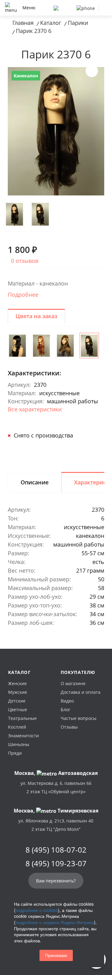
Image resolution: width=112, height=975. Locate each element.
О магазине (73, 683)
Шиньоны (18, 744)
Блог (65, 709)
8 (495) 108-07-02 (56, 849)
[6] (89, 345)
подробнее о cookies (37, 910)
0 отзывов (24, 260)
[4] (17, 345)
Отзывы (69, 727)
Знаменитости (23, 736)
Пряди (15, 753)
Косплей (17, 727)
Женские (17, 683)
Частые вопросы (78, 718)
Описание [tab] (35, 482)
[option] (56, 131)
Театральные (22, 718)
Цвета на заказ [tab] (36, 316)
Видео (67, 701)
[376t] (41, 345)
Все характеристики (35, 409)
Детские (17, 701)
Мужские (17, 692)
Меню (28, 8)
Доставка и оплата (80, 692)
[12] (65, 345)
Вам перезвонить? (56, 881)
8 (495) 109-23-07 (56, 863)
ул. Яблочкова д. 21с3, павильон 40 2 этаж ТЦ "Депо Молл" (55, 825)
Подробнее (23, 294)
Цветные (17, 709)
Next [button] (92, 71)
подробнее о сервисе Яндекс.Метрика (55, 922)
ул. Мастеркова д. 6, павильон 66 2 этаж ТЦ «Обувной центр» (56, 787)
